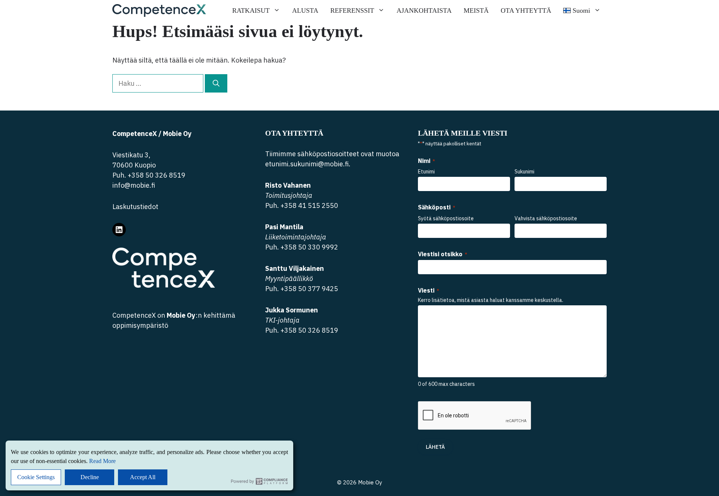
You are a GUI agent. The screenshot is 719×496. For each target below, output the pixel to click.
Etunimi (426, 171)
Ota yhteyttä (526, 10)
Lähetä (435, 447)
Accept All (142, 477)
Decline (90, 477)
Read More (102, 461)
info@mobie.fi (133, 185)
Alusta (305, 10)
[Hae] (216, 83)
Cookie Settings (36, 477)
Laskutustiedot (135, 206)
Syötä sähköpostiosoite (446, 218)
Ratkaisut (251, 10)
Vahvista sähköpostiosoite (546, 218)
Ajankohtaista (424, 10)
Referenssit (352, 10)
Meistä (476, 10)
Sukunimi (524, 171)
